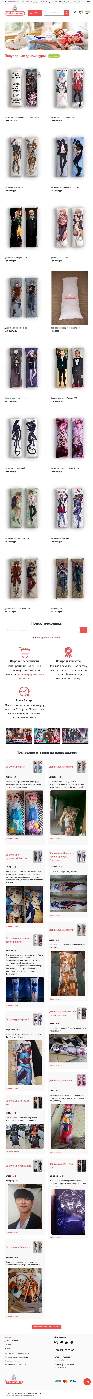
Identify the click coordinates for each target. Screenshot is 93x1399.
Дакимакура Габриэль (14, 187)
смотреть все (54, 56)
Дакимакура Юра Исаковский (17, 609)
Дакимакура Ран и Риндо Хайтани (65, 468)
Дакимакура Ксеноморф (15, 468)
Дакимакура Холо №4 (60, 258)
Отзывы (8, 1348)
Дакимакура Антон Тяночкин (17, 538)
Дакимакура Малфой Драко (16, 258)
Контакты (8, 1345)
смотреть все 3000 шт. (49, 637)
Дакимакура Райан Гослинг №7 (64, 398)
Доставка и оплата (11, 1341)
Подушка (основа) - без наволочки (65, 328)
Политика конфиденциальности (17, 1353)
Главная (8, 1337)
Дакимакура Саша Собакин (16, 398)
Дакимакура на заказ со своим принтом (22, 117)
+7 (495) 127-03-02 (64, 1350)
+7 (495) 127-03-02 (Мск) (40, 2)
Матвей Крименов (58, 609)
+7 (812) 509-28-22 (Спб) (60, 2)
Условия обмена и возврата (15, 1365)
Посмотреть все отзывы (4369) (46, 1327)
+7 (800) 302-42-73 (64, 1364)
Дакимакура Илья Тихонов (16, 328)
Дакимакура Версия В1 (60, 538)
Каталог (37, 13)
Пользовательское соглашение (16, 1357)
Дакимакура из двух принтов (63, 117)
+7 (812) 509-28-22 (64, 1357)
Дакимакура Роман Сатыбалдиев (65, 187)
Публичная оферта (12, 1361)
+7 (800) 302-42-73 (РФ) (81, 2)
